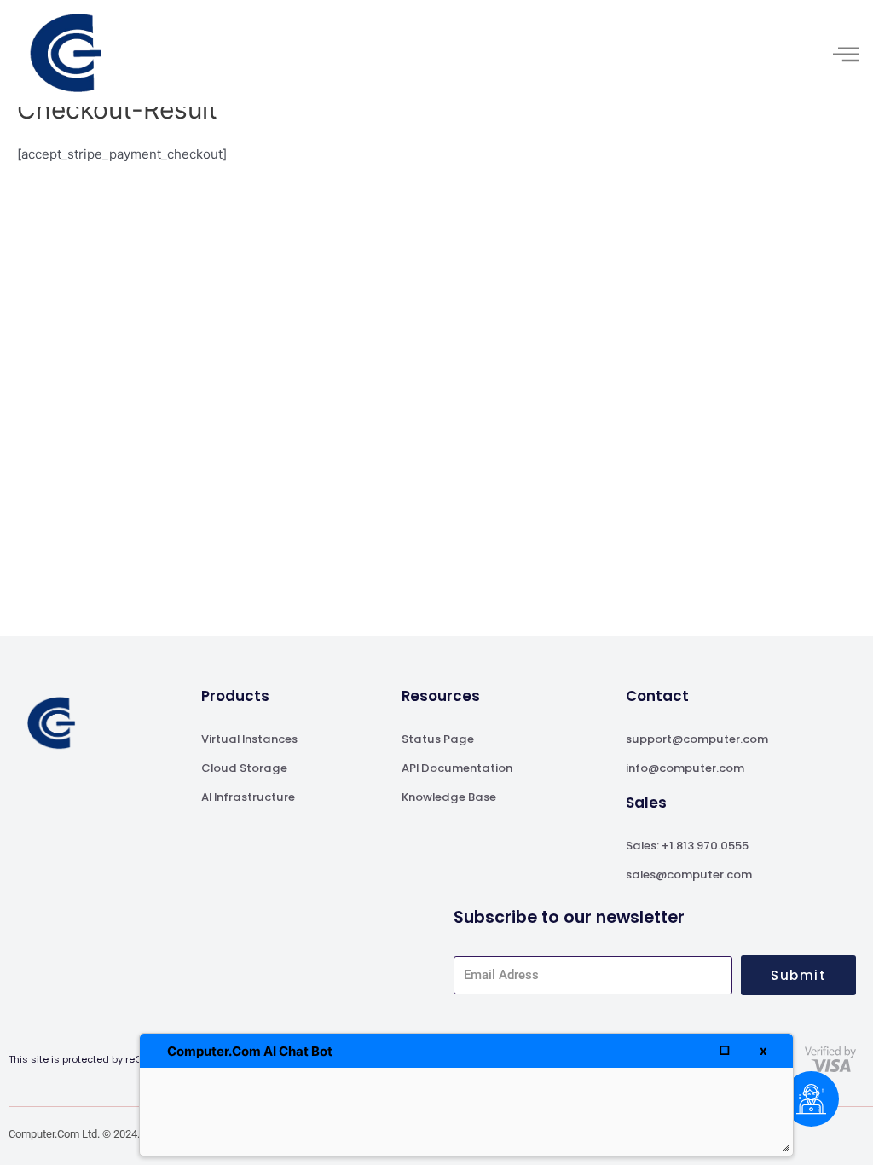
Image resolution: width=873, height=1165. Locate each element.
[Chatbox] (811, 1099)
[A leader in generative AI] (65, 53)
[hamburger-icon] (845, 53)
